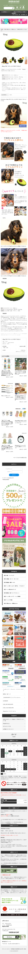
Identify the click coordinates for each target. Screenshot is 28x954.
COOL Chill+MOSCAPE (8, 707)
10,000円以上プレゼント (13, 5)
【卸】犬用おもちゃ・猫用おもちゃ (10, 29)
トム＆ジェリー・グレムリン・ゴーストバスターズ (13, 690)
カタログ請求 (5, 5)
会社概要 (23, 14)
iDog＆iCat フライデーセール (9, 711)
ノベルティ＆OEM (21, 5)
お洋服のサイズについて (8, 729)
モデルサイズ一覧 (7, 726)
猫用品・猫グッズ (7, 694)
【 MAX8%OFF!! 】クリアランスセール (11, 697)
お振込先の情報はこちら (6, 842)
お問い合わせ (15, 14)
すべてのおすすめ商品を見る (20, 457)
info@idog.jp (9, 925)
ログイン (18, 351)
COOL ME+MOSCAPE (8, 704)
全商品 (2, 29)
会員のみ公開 (22, 346)
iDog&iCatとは (6, 723)
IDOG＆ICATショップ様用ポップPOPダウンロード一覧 (13, 720)
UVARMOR (5, 700)
